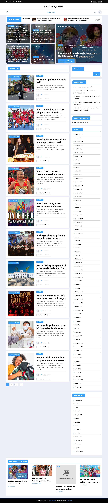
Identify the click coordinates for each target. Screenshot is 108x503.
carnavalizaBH (36, 32)
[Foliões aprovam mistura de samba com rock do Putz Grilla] (84, 43)
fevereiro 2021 (79, 336)
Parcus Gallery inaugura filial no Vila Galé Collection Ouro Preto (51, 267)
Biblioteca (77, 404)
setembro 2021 (79, 310)
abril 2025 (78, 171)
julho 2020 (78, 361)
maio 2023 (78, 248)
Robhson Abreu (22, 37)
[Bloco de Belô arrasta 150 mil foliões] (42, 54)
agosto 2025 (78, 156)
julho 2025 (78, 160)
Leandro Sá (35, 34)
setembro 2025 (79, 152)
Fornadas (77, 433)
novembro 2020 (79, 347)
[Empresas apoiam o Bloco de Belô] (21, 87)
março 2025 (78, 174)
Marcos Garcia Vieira (19, 50)
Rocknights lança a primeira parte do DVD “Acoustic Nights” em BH (50, 237)
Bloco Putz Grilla (86, 49)
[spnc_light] (100, 12)
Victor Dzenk (50, 34)
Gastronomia (78, 437)
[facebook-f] (91, 2)
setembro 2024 (79, 193)
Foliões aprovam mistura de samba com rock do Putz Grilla (83, 55)
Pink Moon (23, 32)
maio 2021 (78, 325)
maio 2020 (78, 369)
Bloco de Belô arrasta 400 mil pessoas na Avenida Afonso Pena (18, 60)
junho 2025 (78, 164)
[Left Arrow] (96, 20)
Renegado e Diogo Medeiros (19, 52)
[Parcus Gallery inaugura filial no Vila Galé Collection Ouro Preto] (21, 273)
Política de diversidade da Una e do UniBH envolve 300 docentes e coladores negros (17, 482)
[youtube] (101, 2)
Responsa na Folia (12, 54)
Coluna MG (78, 411)
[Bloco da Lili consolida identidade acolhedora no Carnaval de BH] (21, 180)
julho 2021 (78, 317)
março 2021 (78, 332)
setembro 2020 (79, 354)
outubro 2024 (78, 189)
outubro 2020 (78, 350)
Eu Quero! (77, 429)
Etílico (76, 426)
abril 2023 (78, 251)
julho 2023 (78, 240)
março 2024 (78, 215)
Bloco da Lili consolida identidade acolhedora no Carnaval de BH (60, 19)
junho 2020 (78, 365)
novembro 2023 (79, 226)
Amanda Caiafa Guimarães (76, 49)
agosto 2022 (78, 281)
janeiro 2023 (78, 262)
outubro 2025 (78, 149)
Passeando (77, 444)
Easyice (50, 32)
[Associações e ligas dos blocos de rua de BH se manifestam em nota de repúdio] (21, 212)
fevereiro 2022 (79, 292)
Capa (65, 49)
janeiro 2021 (78, 339)
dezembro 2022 (79, 266)
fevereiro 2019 (79, 387)
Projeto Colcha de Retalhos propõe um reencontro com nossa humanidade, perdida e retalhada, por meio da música (51, 359)
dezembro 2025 (79, 142)
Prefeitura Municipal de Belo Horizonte (16, 34)
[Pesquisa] (95, 12)
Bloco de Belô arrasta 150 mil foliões (43, 60)
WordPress (52, 500)
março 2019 (78, 383)
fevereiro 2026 (79, 134)
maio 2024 (78, 207)
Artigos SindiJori (79, 400)
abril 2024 (78, 211)
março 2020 (78, 376)
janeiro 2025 (78, 182)
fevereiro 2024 (79, 218)
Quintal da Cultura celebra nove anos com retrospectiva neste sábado (89, 480)
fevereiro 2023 (79, 259)
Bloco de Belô (45, 30)
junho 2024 (78, 204)
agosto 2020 (78, 358)
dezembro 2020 (79, 343)
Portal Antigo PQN (53, 6)
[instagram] (99, 2)
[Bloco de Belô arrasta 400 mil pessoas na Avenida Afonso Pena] (21, 117)
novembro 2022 (79, 270)
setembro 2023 (79, 233)
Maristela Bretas (23, 30)
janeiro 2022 (78, 295)
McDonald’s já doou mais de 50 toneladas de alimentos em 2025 (50, 327)
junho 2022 (78, 288)
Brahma (14, 30)
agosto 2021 (78, 314)
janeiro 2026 (78, 138)
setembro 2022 (79, 277)
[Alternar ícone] (7, 12)
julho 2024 (78, 200)
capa (18, 30)
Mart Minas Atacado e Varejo (14, 32)
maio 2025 (78, 167)
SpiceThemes (69, 500)
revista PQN (15, 37)
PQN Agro (78, 448)
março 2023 (78, 255)
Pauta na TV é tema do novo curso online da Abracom (65, 487)
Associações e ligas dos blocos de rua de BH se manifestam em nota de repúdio (93, 19)
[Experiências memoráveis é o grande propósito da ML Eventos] (21, 148)
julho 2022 (78, 284)
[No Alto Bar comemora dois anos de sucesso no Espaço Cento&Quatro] (21, 303)
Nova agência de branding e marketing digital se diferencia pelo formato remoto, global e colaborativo (41, 479)
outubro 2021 (78, 306)
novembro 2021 (79, 303)
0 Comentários (46, 95)
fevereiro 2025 (79, 178)
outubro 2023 (78, 229)
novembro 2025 (79, 145)
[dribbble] (96, 2)
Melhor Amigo (78, 440)
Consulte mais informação (71, 61)
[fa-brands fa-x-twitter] (94, 2)
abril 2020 (78, 372)
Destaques (36, 30)
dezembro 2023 (79, 222)
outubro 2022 (78, 273)
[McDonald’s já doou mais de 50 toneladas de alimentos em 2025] (21, 334)
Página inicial (51, 12)
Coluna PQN (78, 415)
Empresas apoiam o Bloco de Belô (17, 40)
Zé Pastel (34, 37)
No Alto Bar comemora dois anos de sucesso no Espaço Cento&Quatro (50, 297)
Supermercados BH (42, 34)
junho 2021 (78, 321)
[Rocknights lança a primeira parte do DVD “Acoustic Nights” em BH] (21, 243)
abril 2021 (77, 328)
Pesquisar (78, 69)
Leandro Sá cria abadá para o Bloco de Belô (43, 40)
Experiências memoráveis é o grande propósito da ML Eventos (30, 19)
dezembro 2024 (79, 186)
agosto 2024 (78, 196)
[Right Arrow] (99, 20)
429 (17, 385)
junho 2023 (78, 244)
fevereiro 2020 (79, 380)
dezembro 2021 (79, 299)
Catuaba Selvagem (44, 32)
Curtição (39, 231)
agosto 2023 (78, 237)
